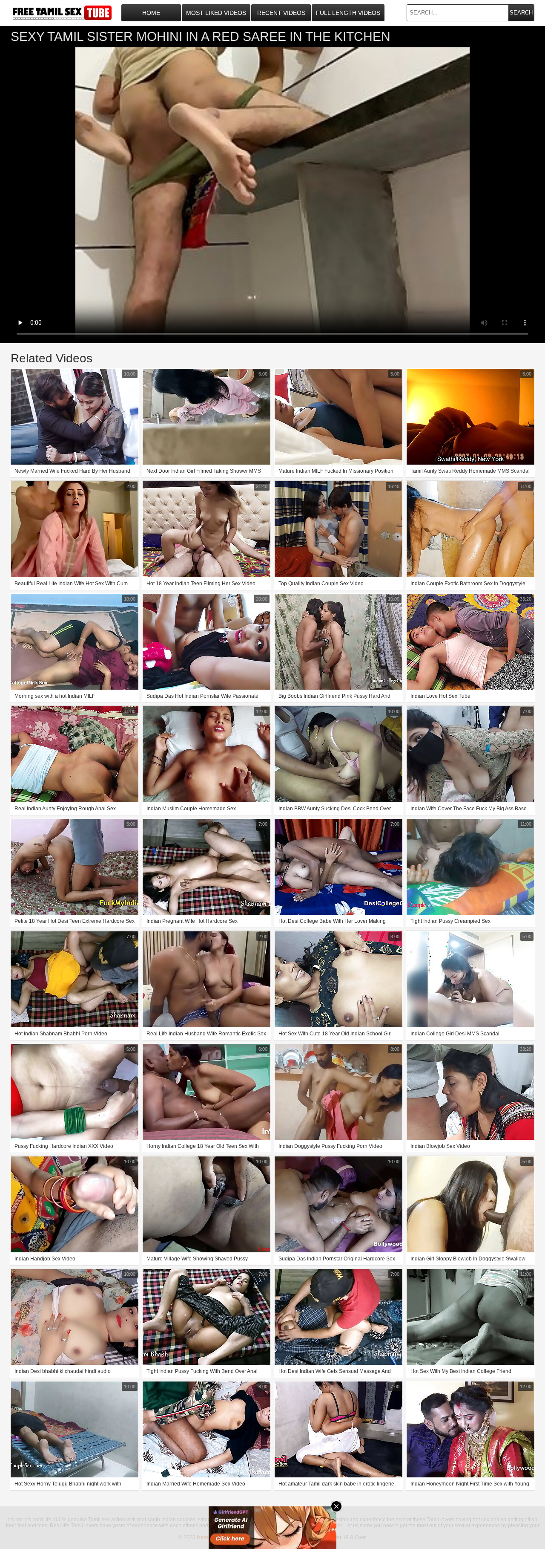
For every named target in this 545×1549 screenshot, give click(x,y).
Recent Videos (281, 12)
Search (521, 12)
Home (151, 12)
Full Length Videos (348, 12)
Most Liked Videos (216, 12)
